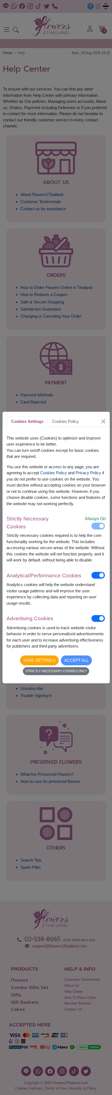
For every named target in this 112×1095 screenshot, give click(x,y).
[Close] (103, 421)
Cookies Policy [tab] (65, 421)
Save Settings (39, 660)
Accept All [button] (76, 660)
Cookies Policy (53, 472)
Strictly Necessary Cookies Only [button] (56, 671)
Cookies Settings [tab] (27, 421)
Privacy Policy (88, 472)
